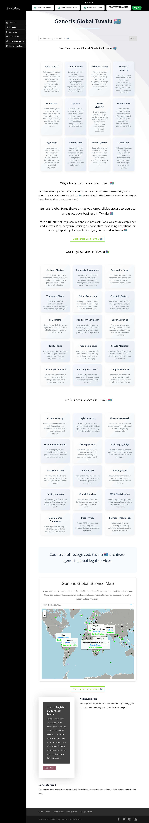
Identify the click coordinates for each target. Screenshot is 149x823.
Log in (136, 8)
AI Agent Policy (86, 812)
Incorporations (69, 8)
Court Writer (44, 8)
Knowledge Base (16, 46)
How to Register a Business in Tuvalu (56, 710)
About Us (13, 32)
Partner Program (16, 41)
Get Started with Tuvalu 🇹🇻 (88, 238)
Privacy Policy (72, 812)
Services (12, 22)
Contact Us (14, 36)
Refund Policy (44, 812)
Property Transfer (118, 7)
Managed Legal (94, 8)
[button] (110, 632)
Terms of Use (58, 812)
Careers (12, 27)
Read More (49, 768)
